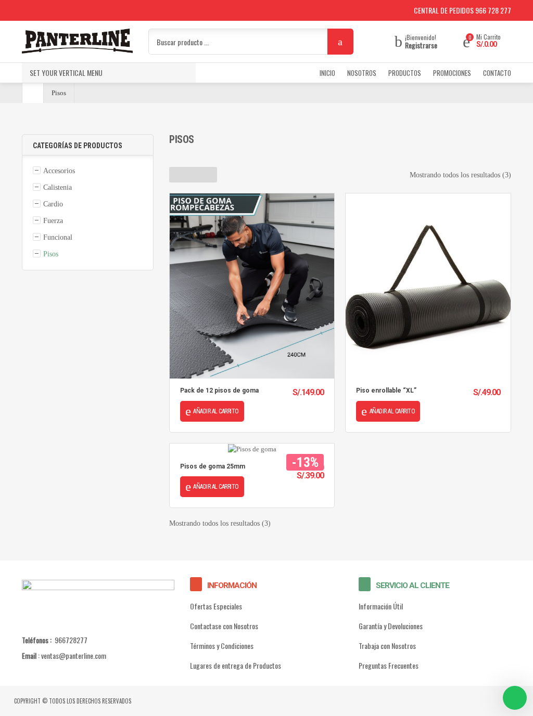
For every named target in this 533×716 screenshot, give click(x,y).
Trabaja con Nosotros (387, 645)
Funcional (57, 237)
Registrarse (421, 45)
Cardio (53, 204)
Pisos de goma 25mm (212, 466)
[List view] (193, 175)
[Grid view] (177, 175)
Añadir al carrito (216, 411)
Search (340, 42)
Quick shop (252, 286)
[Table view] (209, 175)
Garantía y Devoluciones (391, 625)
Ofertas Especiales (216, 606)
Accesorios (59, 171)
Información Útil (381, 606)
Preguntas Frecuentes (388, 665)
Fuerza (53, 221)
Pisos (50, 254)
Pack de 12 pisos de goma (219, 390)
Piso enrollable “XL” (386, 390)
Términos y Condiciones (221, 645)
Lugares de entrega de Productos (235, 665)
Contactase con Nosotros (224, 625)
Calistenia (57, 187)
